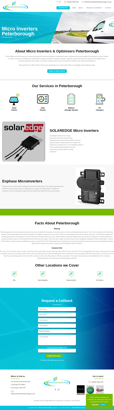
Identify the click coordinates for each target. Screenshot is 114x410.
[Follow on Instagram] (60, 2)
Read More (95, 404)
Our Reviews (76, 400)
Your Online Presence (65, 407)
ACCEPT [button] (103, 404)
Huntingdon (43, 280)
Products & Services (94, 8)
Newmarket (71, 280)
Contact (108, 8)
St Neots (99, 280)
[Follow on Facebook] (57, 2)
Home (74, 8)
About (80, 8)
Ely (14, 280)
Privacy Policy (68, 360)
